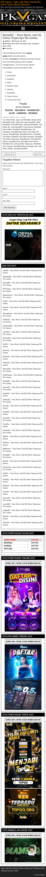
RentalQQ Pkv (25, 139)
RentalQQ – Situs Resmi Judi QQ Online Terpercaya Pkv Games (22, 36)
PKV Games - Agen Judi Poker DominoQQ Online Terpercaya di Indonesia (20, 3)
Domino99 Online (17, 125)
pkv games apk (25, 44)
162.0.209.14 (20, 110)
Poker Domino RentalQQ (32, 127)
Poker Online (7, 129)
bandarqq (8, 44)
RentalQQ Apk (14, 134)
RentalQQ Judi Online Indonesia (23, 137)
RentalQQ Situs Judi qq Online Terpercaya (18, 144)
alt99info (8, 41)
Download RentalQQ (31, 125)
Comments (8, 48)
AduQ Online (10, 120)
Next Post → (39, 154)
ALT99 (11, 113)
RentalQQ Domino (26, 134)
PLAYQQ (9, 110)
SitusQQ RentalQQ (20, 149)
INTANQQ (33, 113)
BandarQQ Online (9, 122)
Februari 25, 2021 (20, 41)
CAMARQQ (21, 113)
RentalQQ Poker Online (29, 141)
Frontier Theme (39, 875)
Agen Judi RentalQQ (23, 120)
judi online (15, 44)
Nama (5, 188)
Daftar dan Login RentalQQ (25, 122)
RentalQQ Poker (14, 141)
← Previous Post (8, 154)
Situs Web (6, 201)
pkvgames (35, 44)
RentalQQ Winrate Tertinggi (23, 146)
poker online (7, 46)
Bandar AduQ (36, 120)
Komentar (7, 169)
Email (5, 195)
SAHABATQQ (33, 110)
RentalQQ (16, 129)
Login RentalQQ (16, 127)
